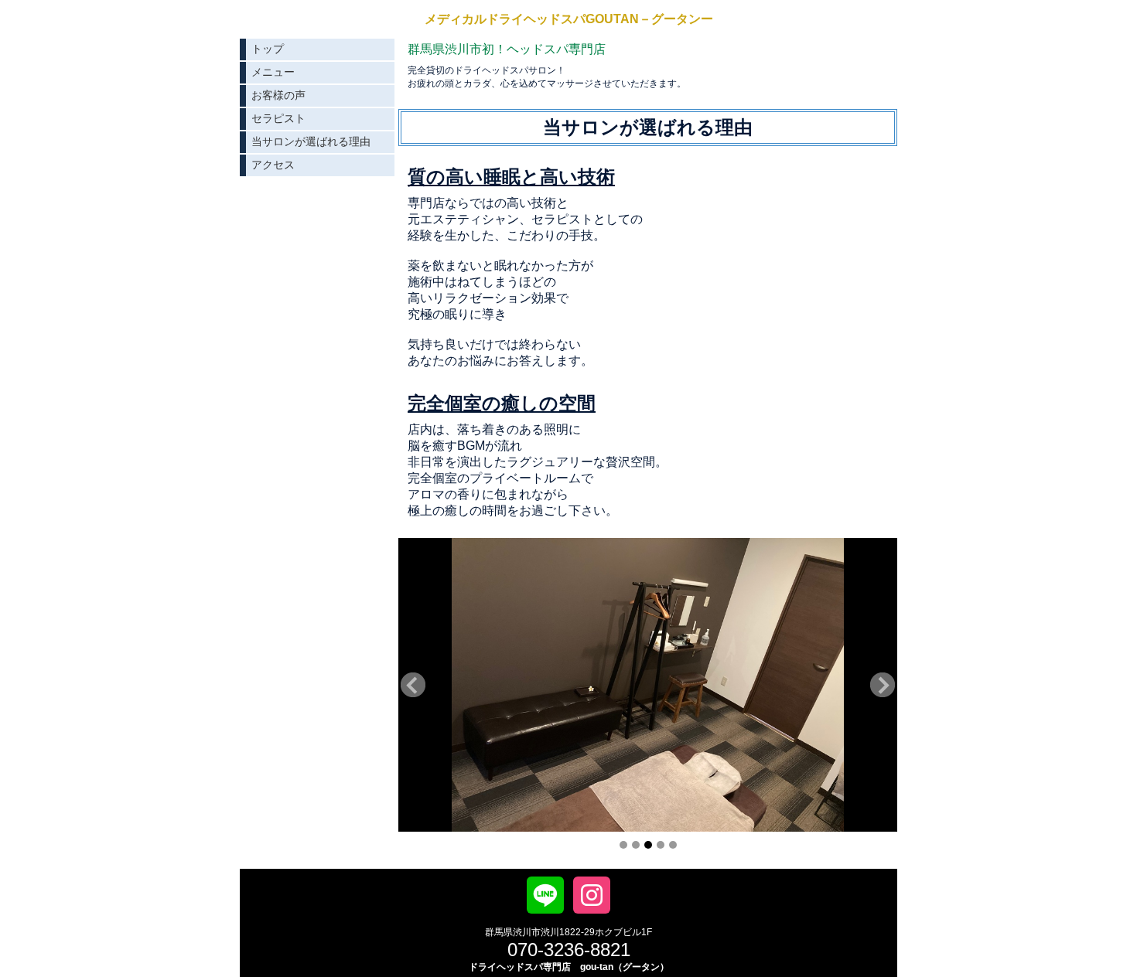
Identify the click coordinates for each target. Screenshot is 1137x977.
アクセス (273, 164)
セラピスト (278, 118)
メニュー (273, 72)
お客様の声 (278, 95)
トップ (267, 49)
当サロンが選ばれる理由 (310, 141)
